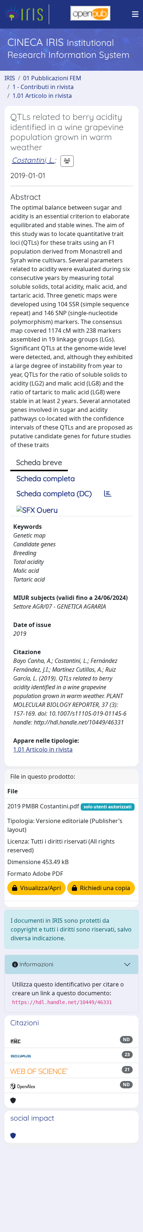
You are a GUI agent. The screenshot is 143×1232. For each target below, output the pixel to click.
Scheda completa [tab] (45, 478)
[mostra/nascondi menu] (135, 14)
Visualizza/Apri (39, 888)
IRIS (9, 78)
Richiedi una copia (103, 888)
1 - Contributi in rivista (43, 87)
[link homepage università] (90, 14)
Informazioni (35, 964)
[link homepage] (26, 14)
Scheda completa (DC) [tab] (54, 493)
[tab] (108, 493)
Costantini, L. (33, 160)
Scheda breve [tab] (39, 462)
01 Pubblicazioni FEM (52, 78)
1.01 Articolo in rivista (42, 96)
